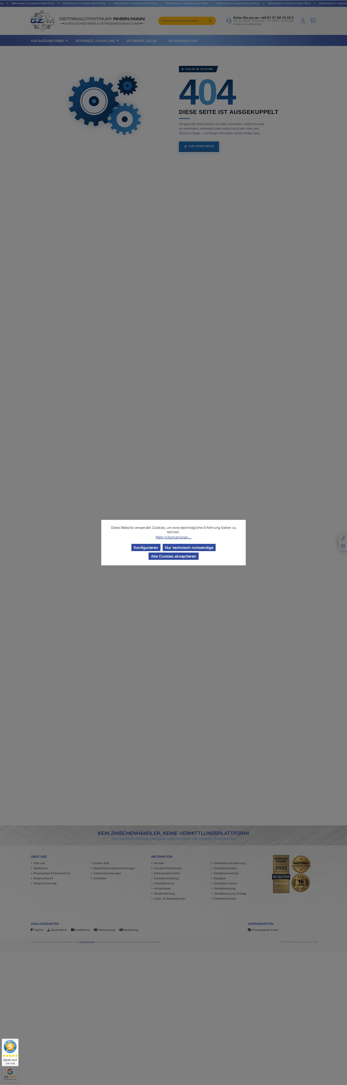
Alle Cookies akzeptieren (173, 556)
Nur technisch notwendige (189, 547)
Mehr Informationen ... (173, 537)
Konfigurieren (146, 547)
